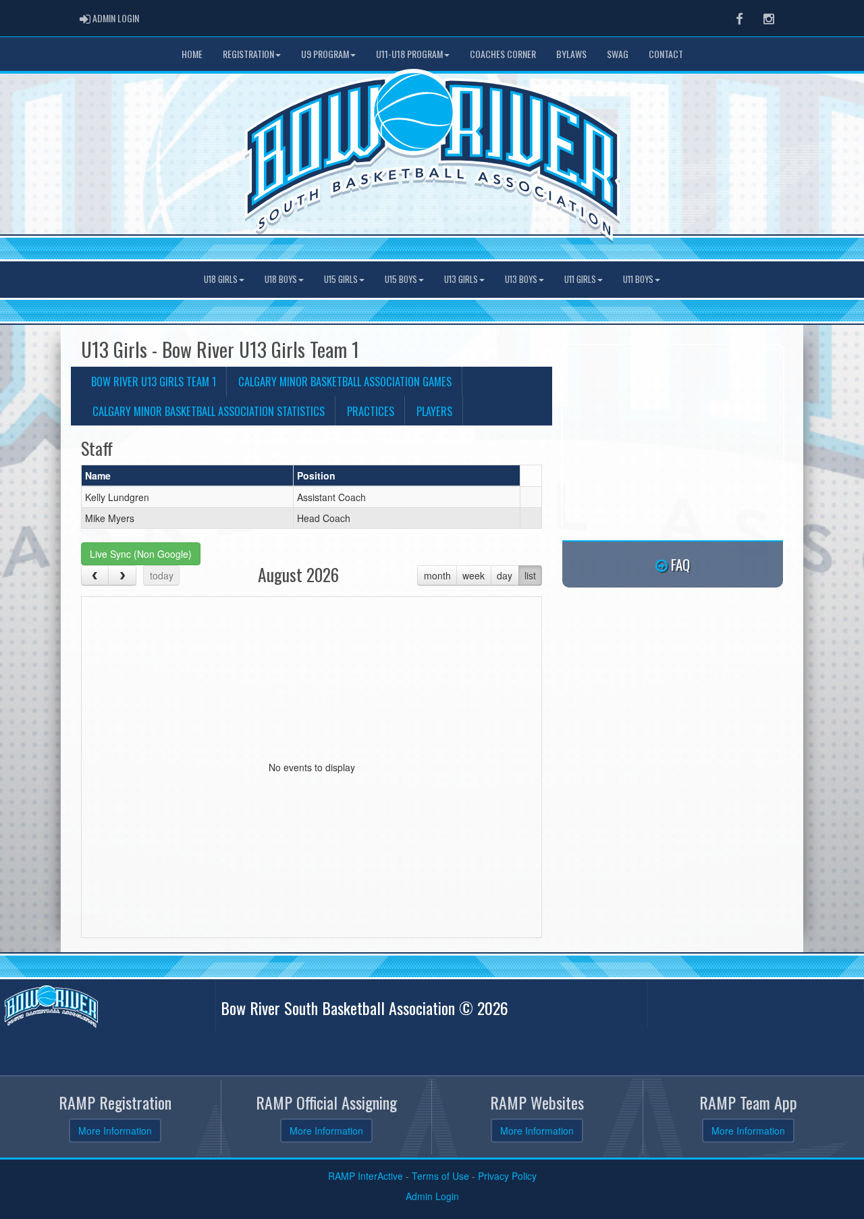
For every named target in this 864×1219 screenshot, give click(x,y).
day (504, 575)
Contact (666, 54)
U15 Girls (341, 279)
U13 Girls (461, 279)
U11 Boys (638, 279)
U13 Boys (521, 279)
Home (192, 54)
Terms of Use (440, 1176)
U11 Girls (580, 279)
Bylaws (571, 54)
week (473, 575)
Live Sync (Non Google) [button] (141, 554)
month (437, 575)
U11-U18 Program (409, 54)
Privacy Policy (507, 1176)
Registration (248, 54)
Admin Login (432, 1196)
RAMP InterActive (365, 1176)
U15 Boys (401, 279)
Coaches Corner (503, 54)
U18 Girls (221, 279)
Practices (370, 411)
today (161, 575)
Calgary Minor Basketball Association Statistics (208, 411)
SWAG (617, 54)
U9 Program (325, 54)
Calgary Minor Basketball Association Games (345, 381)
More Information (115, 1130)
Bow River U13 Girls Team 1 (153, 381)
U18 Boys (281, 279)
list (530, 575)
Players (434, 411)
